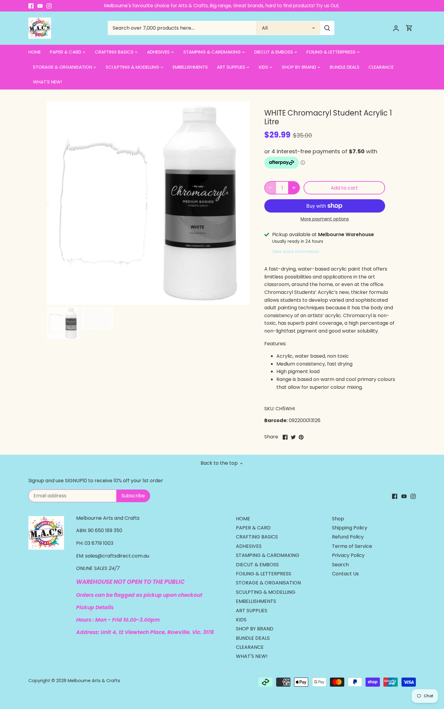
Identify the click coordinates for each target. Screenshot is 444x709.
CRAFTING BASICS (257, 536)
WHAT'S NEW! (252, 656)
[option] (148, 203)
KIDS (241, 619)
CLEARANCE (250, 647)
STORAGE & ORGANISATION (268, 582)
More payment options (325, 219)
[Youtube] (40, 5)
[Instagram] (49, 5)
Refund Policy (348, 536)
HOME (243, 518)
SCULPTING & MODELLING (265, 592)
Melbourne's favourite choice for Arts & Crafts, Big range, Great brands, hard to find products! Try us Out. (222, 5)
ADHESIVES (249, 546)
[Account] (396, 28)
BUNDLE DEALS (253, 638)
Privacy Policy (348, 555)
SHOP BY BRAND (254, 628)
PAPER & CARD (253, 527)
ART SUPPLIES (251, 610)
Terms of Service (352, 546)
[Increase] (294, 187)
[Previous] (56, 203)
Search (340, 564)
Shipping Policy (349, 527)
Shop (338, 518)
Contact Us (345, 573)
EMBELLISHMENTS (256, 601)
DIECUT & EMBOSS (257, 564)
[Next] (241, 203)
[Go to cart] (409, 28)
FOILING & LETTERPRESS (263, 573)
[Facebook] (31, 5)
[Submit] (327, 28)
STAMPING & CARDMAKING (267, 555)
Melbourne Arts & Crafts (94, 681)
